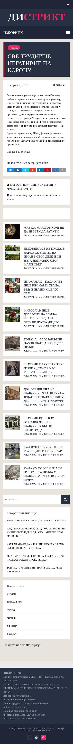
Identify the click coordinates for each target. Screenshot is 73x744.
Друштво (11, 593)
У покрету (12, 625)
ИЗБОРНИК (13, 32)
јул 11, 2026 (31, 433)
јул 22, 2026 (31, 376)
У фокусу (14, 47)
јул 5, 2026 (30, 455)
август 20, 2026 (33, 268)
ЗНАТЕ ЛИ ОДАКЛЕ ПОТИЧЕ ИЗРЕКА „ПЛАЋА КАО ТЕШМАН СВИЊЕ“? (44, 368)
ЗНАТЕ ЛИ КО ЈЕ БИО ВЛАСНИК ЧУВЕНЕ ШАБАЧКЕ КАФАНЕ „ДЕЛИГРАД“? (39, 424)
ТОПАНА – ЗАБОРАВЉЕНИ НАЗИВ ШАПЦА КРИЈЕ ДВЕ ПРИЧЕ (43, 343)
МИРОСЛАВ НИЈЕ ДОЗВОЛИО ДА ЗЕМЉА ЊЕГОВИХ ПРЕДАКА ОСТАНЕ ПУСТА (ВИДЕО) (42, 316)
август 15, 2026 (33, 297)
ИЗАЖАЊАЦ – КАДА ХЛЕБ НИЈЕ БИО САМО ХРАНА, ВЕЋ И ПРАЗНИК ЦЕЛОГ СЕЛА (43, 287)
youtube (36, 737)
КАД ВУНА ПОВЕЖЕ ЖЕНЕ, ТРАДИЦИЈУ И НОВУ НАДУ (43, 449)
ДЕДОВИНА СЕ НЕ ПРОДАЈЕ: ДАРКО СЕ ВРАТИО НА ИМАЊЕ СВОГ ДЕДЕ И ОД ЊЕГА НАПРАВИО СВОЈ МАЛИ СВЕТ (44, 256)
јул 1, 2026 (30, 484)
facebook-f (29, 737)
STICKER (46, 730)
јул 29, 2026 (31, 351)
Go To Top (43, 737)
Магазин (11, 617)
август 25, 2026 (33, 235)
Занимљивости (14, 601)
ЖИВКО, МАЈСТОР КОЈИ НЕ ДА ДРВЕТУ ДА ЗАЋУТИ (44, 229)
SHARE (60, 85)
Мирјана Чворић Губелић (56, 351)
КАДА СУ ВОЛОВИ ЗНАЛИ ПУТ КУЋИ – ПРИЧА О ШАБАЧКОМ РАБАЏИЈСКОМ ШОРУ (44, 474)
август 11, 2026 (33, 326)
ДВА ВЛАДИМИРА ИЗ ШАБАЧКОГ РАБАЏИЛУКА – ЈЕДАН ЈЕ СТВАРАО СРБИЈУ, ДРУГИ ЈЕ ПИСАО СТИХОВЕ (44, 395)
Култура (11, 609)
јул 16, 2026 (31, 405)
